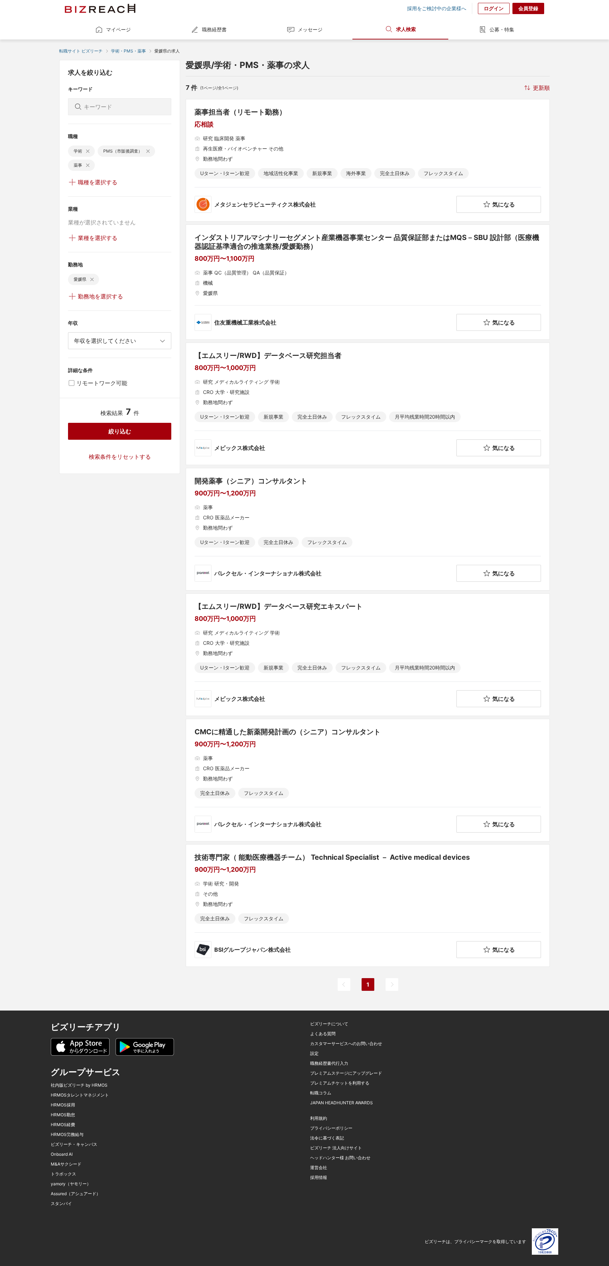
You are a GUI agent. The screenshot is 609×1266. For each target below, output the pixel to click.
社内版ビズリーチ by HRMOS (79, 1085)
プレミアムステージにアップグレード (346, 1073)
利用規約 (318, 1118)
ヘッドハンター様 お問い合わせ (340, 1158)
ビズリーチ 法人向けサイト (336, 1148)
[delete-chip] (88, 151)
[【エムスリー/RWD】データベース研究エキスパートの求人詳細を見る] (367, 655)
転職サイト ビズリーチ (81, 51)
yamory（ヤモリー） (71, 1184)
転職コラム (320, 1093)
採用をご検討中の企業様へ (436, 8)
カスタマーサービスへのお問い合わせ (346, 1044)
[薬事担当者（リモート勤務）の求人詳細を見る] (367, 160)
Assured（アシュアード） (75, 1194)
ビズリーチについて (329, 1024)
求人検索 (406, 29)
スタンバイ (61, 1204)
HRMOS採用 (63, 1105)
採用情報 (318, 1177)
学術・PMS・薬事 (128, 51)
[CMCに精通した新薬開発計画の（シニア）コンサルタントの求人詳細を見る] (367, 780)
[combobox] (119, 340)
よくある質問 (323, 1034)
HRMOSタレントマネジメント (80, 1095)
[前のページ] (344, 984)
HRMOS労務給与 (67, 1134)
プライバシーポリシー (331, 1128)
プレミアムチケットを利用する (339, 1083)
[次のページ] (392, 984)
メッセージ (310, 29)
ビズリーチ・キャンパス (74, 1144)
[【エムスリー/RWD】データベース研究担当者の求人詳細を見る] (367, 404)
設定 (314, 1053)
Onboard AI (62, 1154)
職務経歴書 (214, 29)
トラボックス (63, 1174)
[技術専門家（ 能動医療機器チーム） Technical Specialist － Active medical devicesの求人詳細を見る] (367, 906)
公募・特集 (502, 29)
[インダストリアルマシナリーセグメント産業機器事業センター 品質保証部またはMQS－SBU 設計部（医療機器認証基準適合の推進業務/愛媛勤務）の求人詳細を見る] (367, 282)
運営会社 (318, 1168)
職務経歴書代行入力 (329, 1063)
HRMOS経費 (63, 1125)
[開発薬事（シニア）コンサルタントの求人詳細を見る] (367, 529)
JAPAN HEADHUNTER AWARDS (341, 1103)
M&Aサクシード (66, 1164)
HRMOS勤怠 (63, 1115)
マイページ (118, 29)
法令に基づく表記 (327, 1138)
